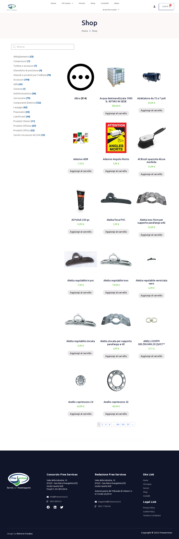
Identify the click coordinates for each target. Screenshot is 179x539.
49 (117, 424)
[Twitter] (61, 507)
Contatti (105, 3)
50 (123, 424)
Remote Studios (25, 533)
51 (128, 424)
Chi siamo (66, 3)
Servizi (82, 3)
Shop (93, 3)
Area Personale (110, 10)
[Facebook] (48, 507)
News (116, 3)
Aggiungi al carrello (116, 113)
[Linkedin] (54, 507)
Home (53, 3)
